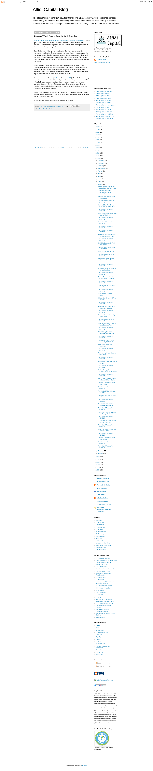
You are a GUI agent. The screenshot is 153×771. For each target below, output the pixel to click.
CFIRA (98, 625)
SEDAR (98, 597)
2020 (98, 142)
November (101, 163)
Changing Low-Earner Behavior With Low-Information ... (104, 192)
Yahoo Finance (100, 617)
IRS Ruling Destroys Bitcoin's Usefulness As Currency (106, 235)
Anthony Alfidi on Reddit (103, 109)
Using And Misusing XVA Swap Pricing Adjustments (107, 214)
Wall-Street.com (101, 547)
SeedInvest (99, 652)
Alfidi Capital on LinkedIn (103, 98)
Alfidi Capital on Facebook (104, 91)
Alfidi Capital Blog (50, 9)
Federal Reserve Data (103, 571)
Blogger (84, 766)
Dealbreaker (100, 525)
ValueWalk (99, 541)
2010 (98, 465)
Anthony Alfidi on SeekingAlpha (105, 105)
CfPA (97, 628)
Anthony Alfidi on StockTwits (104, 114)
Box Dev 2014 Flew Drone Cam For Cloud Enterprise (106, 205)
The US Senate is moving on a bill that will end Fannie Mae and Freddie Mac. (59, 40)
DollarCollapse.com (103, 482)
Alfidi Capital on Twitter (103, 93)
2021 (98, 140)
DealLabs (99, 635)
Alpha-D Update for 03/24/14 (106, 251)
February (101, 451)
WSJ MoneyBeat (101, 550)
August (100, 171)
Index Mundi (100, 590)
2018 (98, 148)
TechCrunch (99, 538)
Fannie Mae (42, 109)
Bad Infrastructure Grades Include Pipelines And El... (106, 404)
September (101, 168)
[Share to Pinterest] (79, 106)
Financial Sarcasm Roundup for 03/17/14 (106, 315)
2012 (98, 459)
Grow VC (99, 641)
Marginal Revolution (103, 478)
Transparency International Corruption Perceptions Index (105, 600)
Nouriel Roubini (101, 531)
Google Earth (100, 579)
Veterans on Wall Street (103, 543)
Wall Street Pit (101, 491)
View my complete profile (102, 62)
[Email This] (71, 106)
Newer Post (38, 147)
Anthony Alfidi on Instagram (104, 118)
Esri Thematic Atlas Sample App (105, 569)
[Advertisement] (62, 130)
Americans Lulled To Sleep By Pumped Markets (107, 269)
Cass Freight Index (102, 566)
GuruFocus (99, 529)
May (99, 179)
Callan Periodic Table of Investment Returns (103, 563)
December (101, 160)
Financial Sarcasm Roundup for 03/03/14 (106, 438)
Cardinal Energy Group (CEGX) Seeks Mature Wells (107, 370)
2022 (98, 137)
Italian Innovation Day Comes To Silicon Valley (107, 430)
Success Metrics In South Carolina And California (106, 277)
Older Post (86, 147)
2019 (98, 145)
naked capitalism (102, 498)
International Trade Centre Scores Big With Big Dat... (106, 341)
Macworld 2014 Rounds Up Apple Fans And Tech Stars (107, 187)
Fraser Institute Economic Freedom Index (103, 574)
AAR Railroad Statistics (103, 558)
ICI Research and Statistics (104, 586)
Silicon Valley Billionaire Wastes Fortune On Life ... (106, 332)
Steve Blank (101, 495)
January (100, 453)
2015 (98, 156)
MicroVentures (100, 644)
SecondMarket (100, 650)
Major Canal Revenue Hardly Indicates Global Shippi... (107, 379)
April (99, 181)
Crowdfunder (100, 630)
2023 (98, 135)
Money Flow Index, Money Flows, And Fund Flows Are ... (107, 260)
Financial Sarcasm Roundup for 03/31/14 (106, 197)
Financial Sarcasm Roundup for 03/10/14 (106, 383)
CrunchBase (100, 522)
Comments (100, 666)
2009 (98, 467)
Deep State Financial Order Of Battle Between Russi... (107, 324)
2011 (98, 462)
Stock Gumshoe (102, 488)
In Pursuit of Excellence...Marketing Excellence (104, 509)
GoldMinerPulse (101, 577)
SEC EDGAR (100, 595)
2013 (98, 457)
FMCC (69, 78)
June (99, 176)
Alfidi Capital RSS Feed (103, 96)
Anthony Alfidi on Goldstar (104, 112)
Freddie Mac (49, 109)
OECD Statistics (101, 592)
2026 (98, 127)
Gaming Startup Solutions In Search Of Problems (106, 307)
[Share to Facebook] (77, 106)
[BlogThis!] (73, 106)
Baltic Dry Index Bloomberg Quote (106, 560)
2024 (98, 132)
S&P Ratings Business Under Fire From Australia (107, 421)
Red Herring (100, 534)
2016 (98, 153)
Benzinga (99, 520)
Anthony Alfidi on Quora (103, 107)
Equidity (98, 637)
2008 (98, 470)
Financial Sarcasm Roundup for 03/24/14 (106, 248)
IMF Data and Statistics (103, 588)
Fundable (99, 639)
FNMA (56, 78)
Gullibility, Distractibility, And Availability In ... (106, 243)
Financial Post (100, 527)
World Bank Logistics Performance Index (102, 610)
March (100, 184)
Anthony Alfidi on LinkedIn (104, 100)
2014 (98, 158)
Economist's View (102, 501)
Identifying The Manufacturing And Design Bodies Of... (107, 413)
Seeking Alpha (100, 536)
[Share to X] (75, 106)
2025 (98, 129)
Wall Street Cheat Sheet (103, 545)
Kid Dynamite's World (104, 504)
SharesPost (99, 654)
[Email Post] (67, 106)
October (100, 166)
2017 (98, 150)
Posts (99, 663)
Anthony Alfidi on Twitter (103, 102)
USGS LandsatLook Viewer (104, 603)
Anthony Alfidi (101, 59)
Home (62, 147)
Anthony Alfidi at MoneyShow (105, 116)
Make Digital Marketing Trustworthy (105, 345)
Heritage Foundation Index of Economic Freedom (105, 582)
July (99, 173)
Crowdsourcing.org (102, 632)
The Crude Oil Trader (103, 485)
